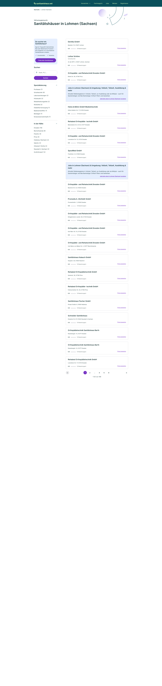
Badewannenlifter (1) (40, 111)
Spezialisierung (40, 85)
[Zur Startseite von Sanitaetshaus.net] (43, 3)
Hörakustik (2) (38, 98)
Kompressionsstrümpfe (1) (42, 117)
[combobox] (45, 72)
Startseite (36, 9)
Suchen (45, 78)
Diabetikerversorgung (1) (42, 107)
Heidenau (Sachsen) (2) (41, 140)
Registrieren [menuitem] (124, 3)
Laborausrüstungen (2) (41, 95)
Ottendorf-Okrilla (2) (40, 146)
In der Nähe (38, 124)
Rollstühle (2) (38, 104)
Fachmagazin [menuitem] (98, 3)
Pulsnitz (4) (37, 134)
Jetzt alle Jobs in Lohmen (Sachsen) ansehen (113, 98)
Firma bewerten (121, 48)
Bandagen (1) (38, 114)
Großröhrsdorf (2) (39, 152)
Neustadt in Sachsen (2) (41, 149)
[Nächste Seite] (126, 372)
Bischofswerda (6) (40, 131)
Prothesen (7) (38, 89)
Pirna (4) (36, 137)
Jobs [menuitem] (107, 3)
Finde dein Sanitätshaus (45, 60)
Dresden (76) (38, 128)
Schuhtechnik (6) (39, 92)
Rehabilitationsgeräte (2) (42, 101)
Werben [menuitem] (114, 3)
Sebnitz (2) (37, 143)
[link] (97, 45)
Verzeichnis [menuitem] (84, 3)
